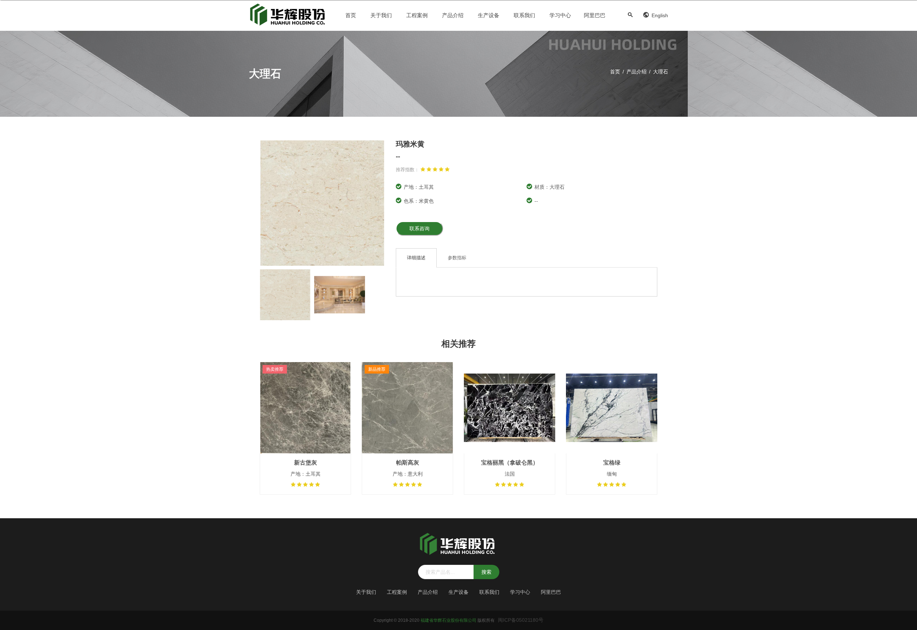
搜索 (486, 572)
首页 (350, 15)
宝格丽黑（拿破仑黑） (509, 463)
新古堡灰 (305, 463)
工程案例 (417, 15)
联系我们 (524, 15)
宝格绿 (611, 463)
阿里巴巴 (594, 15)
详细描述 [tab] (416, 257)
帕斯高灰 (407, 463)
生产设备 (488, 15)
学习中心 (560, 15)
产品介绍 (453, 15)
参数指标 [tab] (457, 257)
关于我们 (381, 15)
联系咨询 (419, 228)
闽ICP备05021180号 (520, 620)
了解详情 (306, 425)
